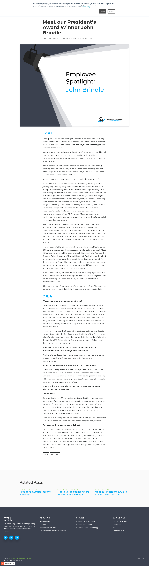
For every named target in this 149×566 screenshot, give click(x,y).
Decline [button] (111, 11)
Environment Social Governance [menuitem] (53, 531)
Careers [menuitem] (43, 525)
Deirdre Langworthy (54, 38)
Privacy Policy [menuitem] (140, 558)
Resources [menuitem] (117, 525)
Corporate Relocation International (19, 558)
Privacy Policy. (86, 7)
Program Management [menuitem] (85, 521)
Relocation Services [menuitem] (84, 525)
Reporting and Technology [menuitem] (87, 528)
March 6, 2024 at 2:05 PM (104, 489)
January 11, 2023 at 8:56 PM (67, 489)
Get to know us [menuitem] (119, 531)
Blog (46, 454)
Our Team (55, 454)
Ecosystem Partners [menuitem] (48, 528)
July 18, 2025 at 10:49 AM (29, 489)
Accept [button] (103, 11)
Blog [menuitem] (115, 528)
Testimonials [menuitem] (45, 521)
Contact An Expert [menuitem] (120, 521)
